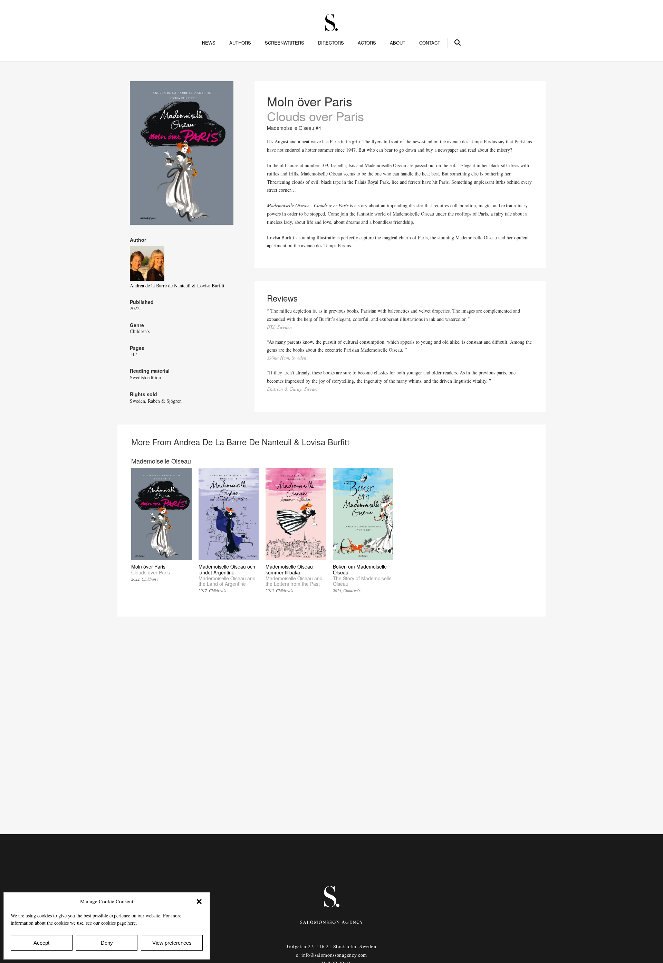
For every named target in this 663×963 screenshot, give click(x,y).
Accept (41, 943)
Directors (331, 43)
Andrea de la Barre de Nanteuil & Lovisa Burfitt (177, 285)
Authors (240, 43)
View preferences (172, 943)
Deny (107, 943)
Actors (367, 43)
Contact (429, 43)
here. (132, 922)
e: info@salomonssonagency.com (331, 955)
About (397, 43)
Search (457, 41)
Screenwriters (284, 43)
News (208, 43)
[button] (199, 901)
